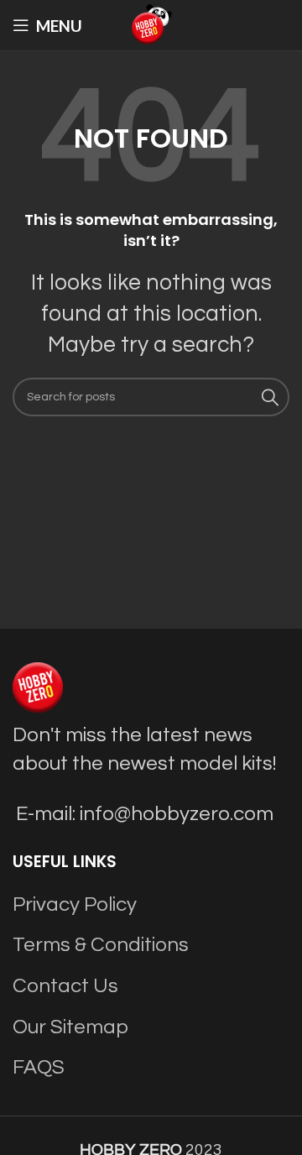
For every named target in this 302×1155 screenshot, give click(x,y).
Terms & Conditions (101, 944)
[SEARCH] (270, 397)
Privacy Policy (75, 904)
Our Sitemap (70, 1027)
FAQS (39, 1067)
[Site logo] (151, 23)
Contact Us (65, 985)
